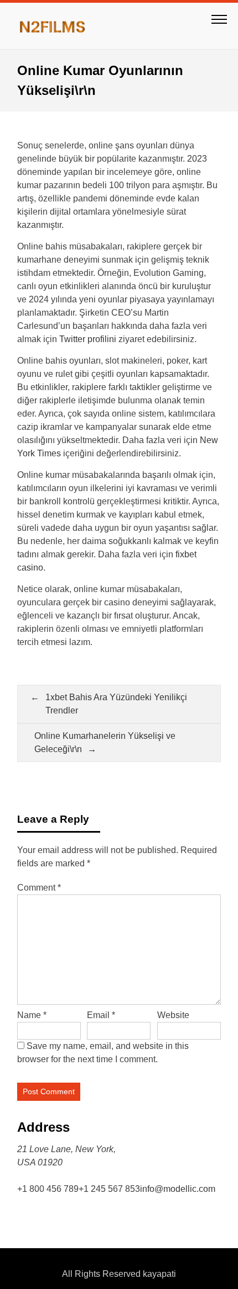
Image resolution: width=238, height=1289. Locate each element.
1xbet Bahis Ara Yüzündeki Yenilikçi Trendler (116, 704)
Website (173, 1015)
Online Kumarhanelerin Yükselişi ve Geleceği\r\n (104, 742)
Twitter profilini (87, 339)
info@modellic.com (177, 1189)
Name (31, 1015)
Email (101, 1015)
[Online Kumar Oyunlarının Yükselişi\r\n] (58, 26)
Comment (39, 887)
